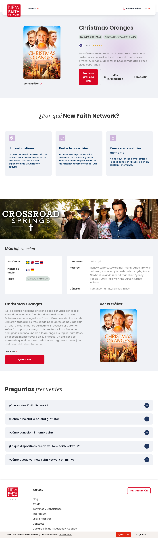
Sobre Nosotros (42, 519)
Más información (115, 77)
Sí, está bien (123, 534)
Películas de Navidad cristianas (120, 37)
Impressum (39, 514)
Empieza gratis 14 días (88, 77)
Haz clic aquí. (65, 534)
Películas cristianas (90, 37)
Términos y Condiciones (47, 509)
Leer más (10, 351)
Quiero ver (24, 359)
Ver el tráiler (31, 83)
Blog (35, 499)
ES (145, 8)
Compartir (140, 77)
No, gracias (141, 534)
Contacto (38, 524)
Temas (32, 8)
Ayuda (36, 504)
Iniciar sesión (139, 490)
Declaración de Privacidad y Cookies (55, 528)
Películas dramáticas (38, 278)
